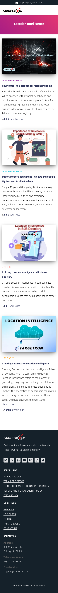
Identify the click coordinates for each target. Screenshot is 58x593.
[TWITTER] (43, 460)
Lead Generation (12, 80)
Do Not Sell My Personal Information (26, 486)
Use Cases (8, 267)
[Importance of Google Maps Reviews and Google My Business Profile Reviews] (29, 147)
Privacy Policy (12, 476)
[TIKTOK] (37, 460)
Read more (8, 404)
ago (15, 119)
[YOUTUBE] (24, 460)
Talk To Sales (12, 523)
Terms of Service (14, 481)
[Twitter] (12, 460)
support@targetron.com (30, 2)
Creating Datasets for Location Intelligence (25, 363)
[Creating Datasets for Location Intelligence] (29, 334)
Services (9, 509)
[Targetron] (13, 10)
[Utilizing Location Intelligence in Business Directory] (29, 243)
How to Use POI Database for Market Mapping (27, 86)
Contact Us (10, 528)
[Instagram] (30, 460)
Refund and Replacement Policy (23, 491)
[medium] (6, 460)
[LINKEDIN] (18, 460)
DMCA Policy (11, 495)
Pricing (8, 519)
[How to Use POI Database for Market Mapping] (29, 56)
